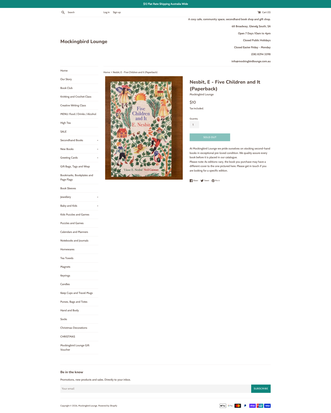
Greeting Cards (79, 157)
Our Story (66, 79)
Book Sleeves (68, 188)
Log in (106, 12)
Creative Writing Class (73, 105)
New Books (79, 149)
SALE (63, 131)
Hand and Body (69, 310)
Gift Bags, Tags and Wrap (75, 166)
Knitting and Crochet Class (75, 96)
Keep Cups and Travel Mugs (76, 293)
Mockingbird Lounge (83, 41)
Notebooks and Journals (74, 240)
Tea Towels (66, 258)
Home (64, 70)
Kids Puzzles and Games (74, 214)
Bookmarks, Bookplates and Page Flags (76, 177)
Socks (63, 319)
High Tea (65, 122)
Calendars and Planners (74, 232)
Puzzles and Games (72, 223)
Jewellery (79, 197)
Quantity (194, 118)
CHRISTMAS (67, 336)
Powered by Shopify (107, 405)
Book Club (66, 88)
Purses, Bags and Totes (73, 301)
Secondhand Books (79, 140)
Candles (65, 284)
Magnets (65, 266)
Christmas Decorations (73, 327)
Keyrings (65, 275)
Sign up (117, 12)
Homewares (67, 249)
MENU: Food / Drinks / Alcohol (78, 114)
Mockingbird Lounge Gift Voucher (74, 347)
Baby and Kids (79, 205)
